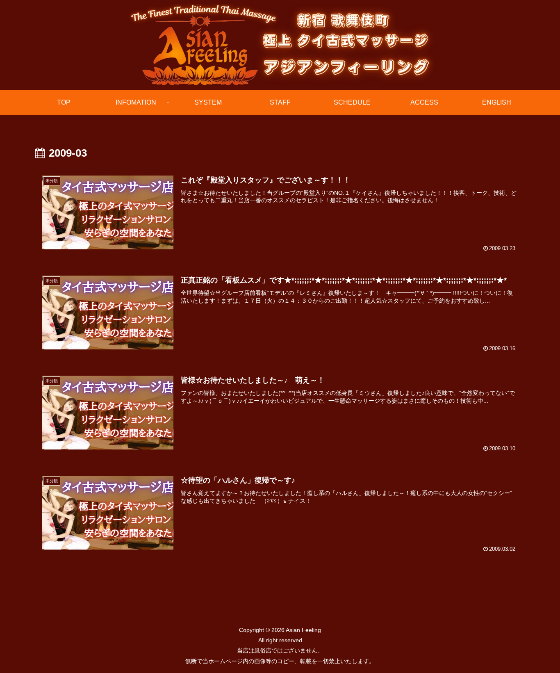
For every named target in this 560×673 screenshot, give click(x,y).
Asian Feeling (303, 630)
